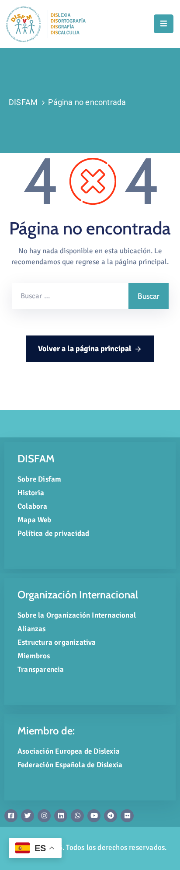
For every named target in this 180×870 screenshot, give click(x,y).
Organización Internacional (77, 594)
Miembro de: (46, 730)
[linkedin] (60, 815)
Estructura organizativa (56, 642)
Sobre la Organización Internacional (76, 615)
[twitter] (27, 815)
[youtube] (93, 815)
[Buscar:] (70, 296)
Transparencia (40, 669)
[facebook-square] (10, 815)
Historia (31, 492)
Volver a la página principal (85, 348)
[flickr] (127, 815)
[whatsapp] (77, 815)
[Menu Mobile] (163, 23)
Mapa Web (34, 519)
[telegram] (110, 815)
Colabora (32, 506)
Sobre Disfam (39, 479)
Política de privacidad (53, 533)
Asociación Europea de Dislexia (68, 751)
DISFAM (23, 102)
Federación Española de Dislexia (69, 764)
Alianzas (31, 628)
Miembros (33, 655)
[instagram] (44, 815)
